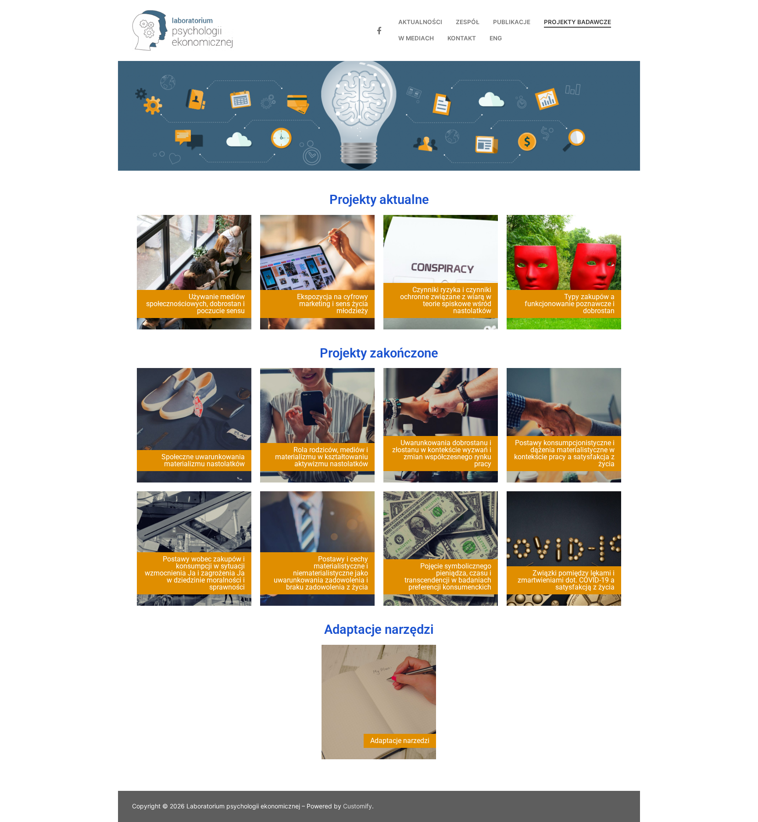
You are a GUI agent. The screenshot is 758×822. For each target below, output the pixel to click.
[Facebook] (379, 30)
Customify (357, 806)
